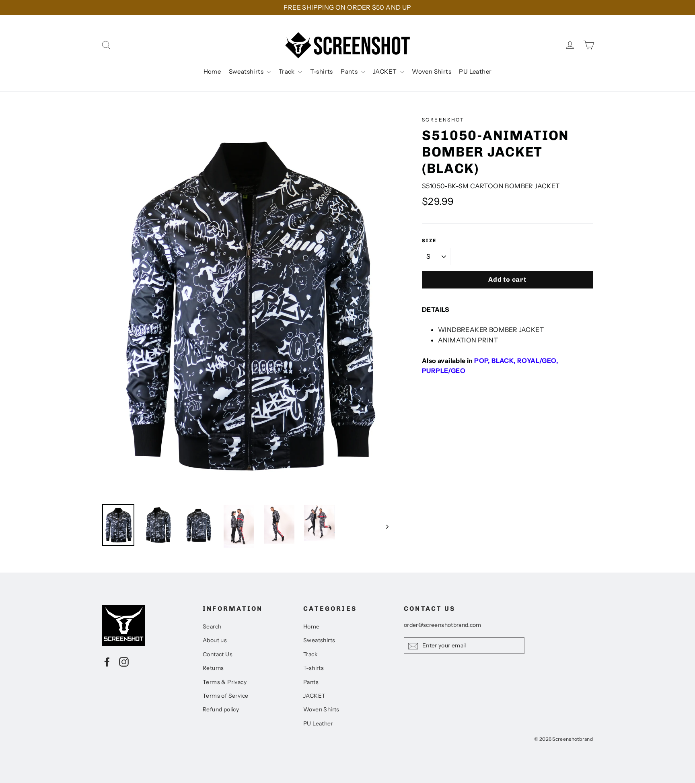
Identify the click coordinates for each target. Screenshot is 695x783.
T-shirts (321, 71)
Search (212, 626)
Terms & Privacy (225, 682)
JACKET (385, 71)
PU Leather (475, 71)
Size (429, 240)
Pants (350, 71)
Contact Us (217, 654)
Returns (213, 668)
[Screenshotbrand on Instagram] (124, 662)
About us (215, 640)
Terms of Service (225, 695)
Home (212, 71)
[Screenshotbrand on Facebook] (107, 662)
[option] (247, 306)
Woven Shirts (431, 71)
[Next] (387, 526)
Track (287, 71)
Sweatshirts (247, 71)
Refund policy (221, 709)
